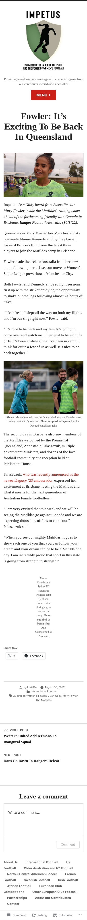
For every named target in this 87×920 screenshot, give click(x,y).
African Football (19, 886)
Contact (13, 904)
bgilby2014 (30, 687)
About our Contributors (53, 898)
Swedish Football (37, 880)
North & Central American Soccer (32, 874)
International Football (44, 691)
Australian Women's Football (30, 695)
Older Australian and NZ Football (48, 868)
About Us (11, 862)
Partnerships (17, 898)
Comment (68, 844)
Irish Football (68, 880)
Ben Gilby (55, 695)
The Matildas (44, 700)
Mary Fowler (70, 695)
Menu (46, 95)
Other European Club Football (54, 892)
